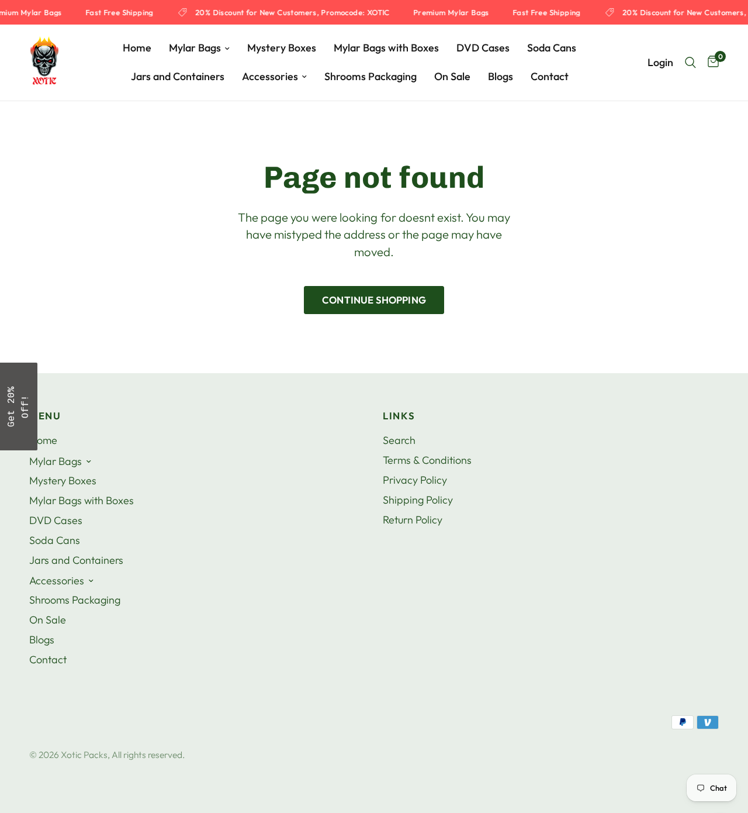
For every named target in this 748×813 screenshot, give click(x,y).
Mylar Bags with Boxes (386, 47)
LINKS (399, 416)
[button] (18, 406)
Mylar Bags (195, 47)
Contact (550, 76)
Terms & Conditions (427, 460)
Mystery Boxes (281, 47)
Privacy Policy (415, 480)
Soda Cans (551, 47)
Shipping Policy (418, 500)
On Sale (452, 76)
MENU (45, 416)
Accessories (270, 76)
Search (399, 440)
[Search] (690, 63)
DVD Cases (483, 47)
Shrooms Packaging (370, 76)
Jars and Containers (177, 76)
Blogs (500, 76)
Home (137, 47)
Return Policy (412, 519)
